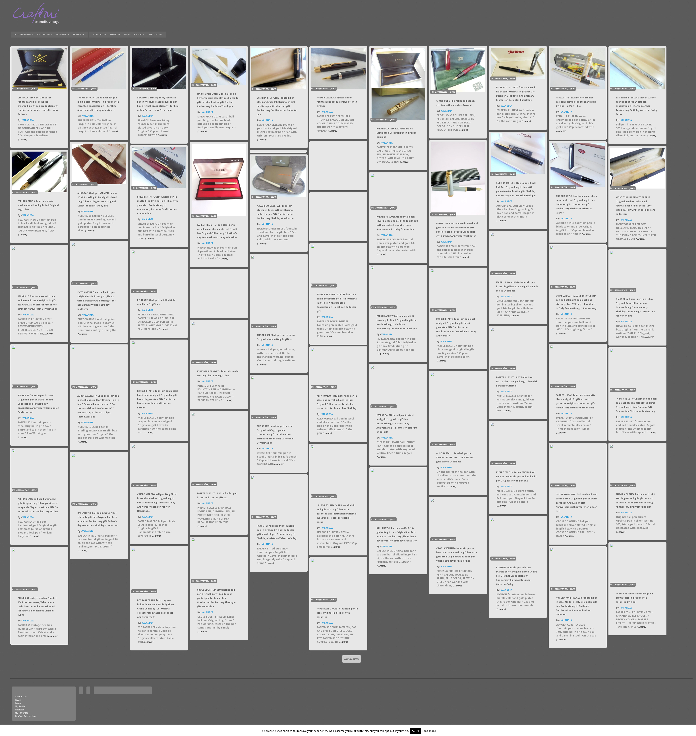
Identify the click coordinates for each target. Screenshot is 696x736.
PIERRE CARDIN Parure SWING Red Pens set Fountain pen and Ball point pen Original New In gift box (516, 476)
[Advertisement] (337, 165)
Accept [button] (415, 731)
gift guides (44, 34)
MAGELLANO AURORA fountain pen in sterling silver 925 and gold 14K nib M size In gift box (517, 286)
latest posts (155, 34)
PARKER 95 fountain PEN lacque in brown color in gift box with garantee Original (635, 597)
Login (18, 703)
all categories (23, 34)
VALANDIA (28, 120)
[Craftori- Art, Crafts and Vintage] (37, 27)
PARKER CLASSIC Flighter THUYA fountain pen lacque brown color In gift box (337, 101)
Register (19, 709)
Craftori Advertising (25, 716)
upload (139, 34)
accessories (22, 88)
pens (33, 88)
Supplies (78, 34)
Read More (429, 731)
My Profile (99, 34)
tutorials (62, 34)
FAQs (127, 34)
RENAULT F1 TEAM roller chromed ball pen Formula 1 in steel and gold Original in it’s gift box (576, 101)
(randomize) (351, 659)
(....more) (22, 139)
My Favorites (21, 713)
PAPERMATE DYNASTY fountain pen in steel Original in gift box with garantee (337, 612)
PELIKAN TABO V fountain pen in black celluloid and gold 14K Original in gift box (38, 205)
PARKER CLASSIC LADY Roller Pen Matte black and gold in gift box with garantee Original (517, 381)
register (115, 34)
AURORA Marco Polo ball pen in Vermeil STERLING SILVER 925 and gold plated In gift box (455, 457)
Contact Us (21, 696)
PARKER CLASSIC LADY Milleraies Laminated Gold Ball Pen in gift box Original (396, 132)
